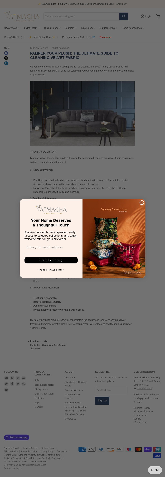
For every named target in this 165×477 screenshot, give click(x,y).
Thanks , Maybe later (51, 270)
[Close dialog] (142, 203)
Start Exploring (51, 260)
